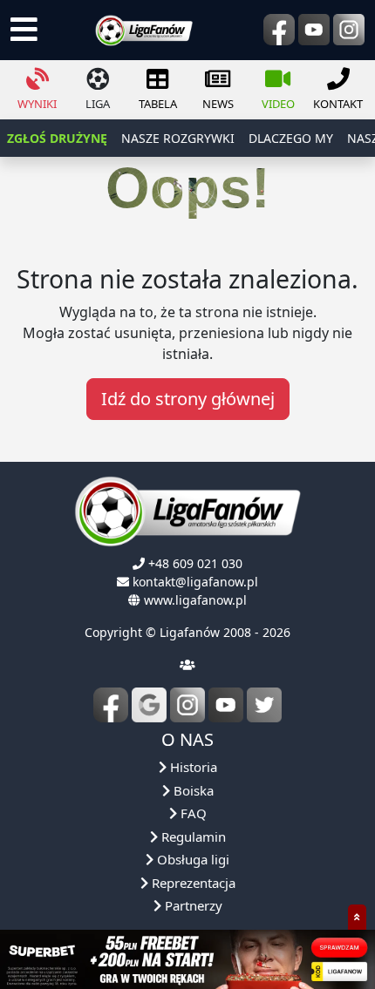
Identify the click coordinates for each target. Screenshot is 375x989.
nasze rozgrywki (178, 138)
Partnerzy (191, 905)
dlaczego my (291, 138)
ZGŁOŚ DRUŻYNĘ (57, 138)
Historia (192, 767)
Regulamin (192, 836)
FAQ (192, 813)
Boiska (192, 790)
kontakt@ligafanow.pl (195, 581)
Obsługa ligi (191, 859)
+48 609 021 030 (195, 563)
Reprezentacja (191, 882)
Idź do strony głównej (188, 398)
